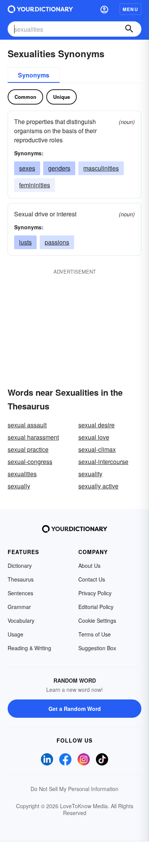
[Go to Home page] (40, 9)
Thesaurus (21, 579)
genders (59, 168)
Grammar (19, 607)
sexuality (90, 473)
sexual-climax (97, 449)
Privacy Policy (95, 593)
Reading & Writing (29, 648)
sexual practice (28, 449)
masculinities (101, 168)
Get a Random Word (75, 708)
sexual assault (27, 425)
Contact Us (91, 579)
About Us (89, 565)
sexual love (93, 437)
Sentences (20, 593)
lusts (25, 242)
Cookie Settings (97, 620)
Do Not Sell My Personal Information (74, 789)
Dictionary (20, 565)
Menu (130, 9)
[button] (104, 9)
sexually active (98, 486)
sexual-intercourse (103, 461)
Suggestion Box (97, 648)
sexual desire (96, 425)
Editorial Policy (95, 607)
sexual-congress (30, 461)
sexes (27, 168)
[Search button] (129, 29)
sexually (19, 486)
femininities (34, 184)
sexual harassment (33, 437)
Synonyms (33, 75)
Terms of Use (94, 634)
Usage (15, 634)
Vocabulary (21, 620)
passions (57, 242)
